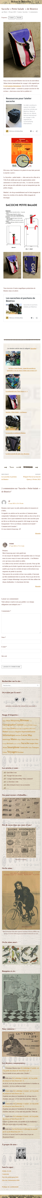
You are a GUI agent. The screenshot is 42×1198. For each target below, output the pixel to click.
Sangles (31, 743)
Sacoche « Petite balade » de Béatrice (16, 412)
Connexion (5, 1174)
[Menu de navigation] (38, 2)
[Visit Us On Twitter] (17, 701)
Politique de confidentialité (10, 1187)
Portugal (4, 743)
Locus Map (26, 735)
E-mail (4, 647)
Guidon (34, 728)
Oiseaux (28, 739)
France (13, 728)
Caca (31, 720)
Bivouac (24, 720)
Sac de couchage (17, 743)
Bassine (4, 720)
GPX (30, 728)
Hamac (5, 731)
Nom (3, 637)
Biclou (8, 720)
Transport (35, 747)
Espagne (35, 725)
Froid (17, 728)
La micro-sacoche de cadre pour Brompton (17, 454)
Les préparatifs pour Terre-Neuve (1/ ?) (17, 391)
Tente (30, 747)
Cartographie (9, 724)
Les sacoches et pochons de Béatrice (15, 433)
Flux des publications (10, 1177)
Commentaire (6, 611)
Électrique (20, 752)
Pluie (36, 739)
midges (19, 739)
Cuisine (26, 725)
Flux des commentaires (10, 1180)
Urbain (5, 752)
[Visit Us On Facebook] (24, 701)
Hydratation (12, 731)
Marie (5, 12)
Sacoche (19, 17)
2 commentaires (33, 12)
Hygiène (18, 732)
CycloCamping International (12, 86)
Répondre (38, 533)
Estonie (5, 728)
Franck (7, 1091)
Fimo (8, 728)
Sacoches (25, 12)
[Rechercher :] (21, 685)
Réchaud (10, 743)
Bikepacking (15, 721)
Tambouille (24, 747)
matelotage (6, 739)
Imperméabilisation (28, 732)
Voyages (12, 751)
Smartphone (13, 747)
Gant (20, 728)
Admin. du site (6, 1171)
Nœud (23, 739)
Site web (4, 656)
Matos (14, 739)
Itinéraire (18, 735)
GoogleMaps (25, 728)
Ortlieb (33, 739)
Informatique (9, 735)
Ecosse (30, 725)
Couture (19, 12)
